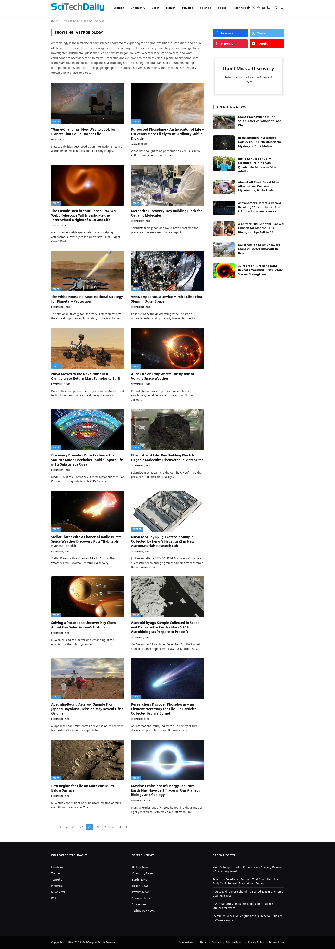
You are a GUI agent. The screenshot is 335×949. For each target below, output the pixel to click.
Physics (187, 8)
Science (205, 8)
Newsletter (58, 892)
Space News (140, 904)
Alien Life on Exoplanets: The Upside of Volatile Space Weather (162, 376)
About (203, 942)
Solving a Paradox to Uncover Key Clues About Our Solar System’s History (83, 625)
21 (73, 827)
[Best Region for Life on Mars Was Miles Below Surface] (87, 760)
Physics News (140, 892)
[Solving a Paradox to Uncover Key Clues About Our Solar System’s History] (87, 597)
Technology (241, 8)
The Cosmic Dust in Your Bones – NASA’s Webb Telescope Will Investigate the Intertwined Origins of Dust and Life (83, 215)
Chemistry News (142, 873)
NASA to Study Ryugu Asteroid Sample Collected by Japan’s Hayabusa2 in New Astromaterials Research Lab (162, 541)
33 (119, 827)
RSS (53, 898)
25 (105, 827)
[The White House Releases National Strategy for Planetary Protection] (87, 271)
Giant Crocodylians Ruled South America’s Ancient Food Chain (259, 121)
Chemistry (138, 8)
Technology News (143, 910)
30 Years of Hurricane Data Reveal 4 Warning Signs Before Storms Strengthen (260, 270)
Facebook (57, 867)
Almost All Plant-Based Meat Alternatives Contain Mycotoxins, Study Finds (259, 186)
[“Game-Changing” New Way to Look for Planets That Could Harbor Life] (87, 103)
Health (171, 8)
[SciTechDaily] (77, 8)
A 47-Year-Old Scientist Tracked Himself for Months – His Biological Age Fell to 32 (261, 228)
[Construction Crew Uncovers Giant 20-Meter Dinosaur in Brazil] (224, 249)
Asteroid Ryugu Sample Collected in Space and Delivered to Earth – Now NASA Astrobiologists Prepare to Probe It (165, 627)
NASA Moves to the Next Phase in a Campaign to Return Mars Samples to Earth (86, 376)
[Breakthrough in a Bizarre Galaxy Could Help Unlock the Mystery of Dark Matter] (224, 142)
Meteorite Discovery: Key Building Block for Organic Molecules (166, 213)
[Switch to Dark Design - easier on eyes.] (276, 7)
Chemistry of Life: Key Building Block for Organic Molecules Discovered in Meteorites (167, 457)
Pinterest (57, 886)
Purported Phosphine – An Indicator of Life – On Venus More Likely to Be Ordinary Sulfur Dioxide (167, 133)
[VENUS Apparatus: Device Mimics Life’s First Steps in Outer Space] (167, 271)
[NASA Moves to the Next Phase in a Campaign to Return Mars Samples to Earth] (87, 348)
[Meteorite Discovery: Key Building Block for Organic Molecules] (167, 185)
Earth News (139, 879)
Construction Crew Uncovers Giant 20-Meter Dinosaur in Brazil (259, 249)
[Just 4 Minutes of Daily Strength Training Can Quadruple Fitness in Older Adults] (224, 163)
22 (81, 827)
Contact (216, 942)
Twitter (55, 873)
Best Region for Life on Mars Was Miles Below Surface (82, 788)
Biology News (140, 867)
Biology (119, 8)
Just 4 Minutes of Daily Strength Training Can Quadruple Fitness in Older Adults (258, 165)
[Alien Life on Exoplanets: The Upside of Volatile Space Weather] (167, 348)
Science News (141, 898)
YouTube (56, 879)
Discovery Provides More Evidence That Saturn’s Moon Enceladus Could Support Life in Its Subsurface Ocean (87, 459)
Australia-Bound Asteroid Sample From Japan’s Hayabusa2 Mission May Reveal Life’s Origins (87, 709)
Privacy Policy (256, 942)
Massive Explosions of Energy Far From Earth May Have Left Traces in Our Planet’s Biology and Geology (165, 790)
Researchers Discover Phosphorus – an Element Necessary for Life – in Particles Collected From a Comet (163, 709)
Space (222, 8)
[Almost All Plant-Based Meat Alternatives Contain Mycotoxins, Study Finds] (224, 187)
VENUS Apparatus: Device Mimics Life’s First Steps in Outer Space (166, 299)
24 (97, 827)
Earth (156, 8)
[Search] (282, 7)
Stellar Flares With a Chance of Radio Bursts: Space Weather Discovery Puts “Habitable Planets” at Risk (86, 541)
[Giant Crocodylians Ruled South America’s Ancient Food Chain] (224, 121)
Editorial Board (234, 942)
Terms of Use (276, 942)
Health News (140, 886)
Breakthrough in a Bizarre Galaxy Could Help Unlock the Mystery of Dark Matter (260, 142)
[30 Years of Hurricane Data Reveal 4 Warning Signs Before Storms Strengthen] (224, 270)
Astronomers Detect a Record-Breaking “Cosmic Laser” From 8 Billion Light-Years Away (260, 207)
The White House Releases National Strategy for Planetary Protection (87, 299)
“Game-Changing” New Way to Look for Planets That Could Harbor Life (83, 131)
